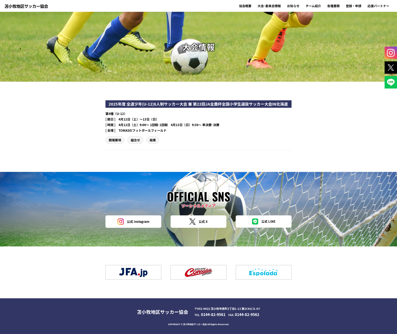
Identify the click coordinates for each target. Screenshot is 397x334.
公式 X (203, 221)
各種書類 (333, 6)
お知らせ (293, 6)
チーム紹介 (313, 6)
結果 (153, 140)
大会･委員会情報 (269, 6)
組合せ (135, 140)
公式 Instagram (138, 221)
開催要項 (115, 140)
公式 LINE (268, 221)
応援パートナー (378, 6)
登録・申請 (353, 6)
